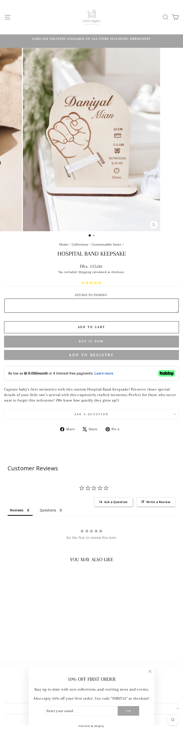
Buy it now (91, 341)
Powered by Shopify (91, 726)
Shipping (84, 272)
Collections (80, 244)
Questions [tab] (48, 510)
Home (63, 244)
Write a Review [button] (158, 502)
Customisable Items (106, 244)
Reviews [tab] (17, 510)
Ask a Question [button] (116, 502)
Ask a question (91, 414)
